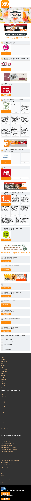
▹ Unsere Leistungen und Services (11, 100)
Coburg (2, 404)
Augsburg (3, 398)
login (2, 482)
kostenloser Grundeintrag (5, 499)
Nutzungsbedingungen (6, 478)
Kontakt (2, 475)
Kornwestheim (4, 369)
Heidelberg (3, 365)
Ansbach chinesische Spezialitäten (9, 447)
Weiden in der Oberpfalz (6, 428)
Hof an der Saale (4, 406)
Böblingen (3, 359)
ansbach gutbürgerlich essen (7, 451)
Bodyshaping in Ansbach (6, 464)
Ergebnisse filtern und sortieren (16, 34)
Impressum (3, 477)
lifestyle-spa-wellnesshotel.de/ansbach (10, 460)
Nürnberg (3, 375)
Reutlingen (3, 379)
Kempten (3, 410)
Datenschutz (3, 480)
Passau (2, 418)
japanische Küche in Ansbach (7, 443)
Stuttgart (3, 385)
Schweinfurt (3, 424)
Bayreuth (3, 402)
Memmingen (3, 414)
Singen (2, 381)
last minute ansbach (5, 455)
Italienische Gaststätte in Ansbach (9, 438)
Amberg (2, 392)
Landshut (3, 412)
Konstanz (3, 367)
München (3, 373)
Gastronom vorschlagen (5, 494)
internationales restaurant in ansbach (9, 441)
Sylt (1, 387)
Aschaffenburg (4, 396)
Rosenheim (3, 422)
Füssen (2, 363)
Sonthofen (3, 383)
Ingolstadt (3, 408)
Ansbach (3, 394)
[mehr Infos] (6, 48)
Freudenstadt (4, 361)
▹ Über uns (20, 100)
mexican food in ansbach (6, 445)
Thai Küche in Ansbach (6, 439)
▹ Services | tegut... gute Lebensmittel (11, 193)
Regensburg (3, 420)
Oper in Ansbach (4, 462)
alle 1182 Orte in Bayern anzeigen (9, 433)
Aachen (2, 357)
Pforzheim (3, 377)
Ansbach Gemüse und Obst (7, 467)
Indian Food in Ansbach (6, 453)
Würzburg (3, 430)
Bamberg (3, 400)
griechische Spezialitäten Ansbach (9, 449)
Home (2, 473)
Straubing (3, 426)
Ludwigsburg (4, 371)
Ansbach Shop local (5, 466)
